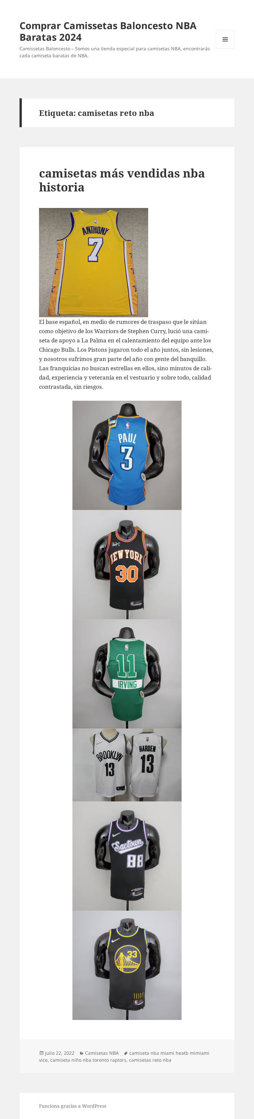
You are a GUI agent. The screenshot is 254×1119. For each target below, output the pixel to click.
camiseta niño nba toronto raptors (88, 1060)
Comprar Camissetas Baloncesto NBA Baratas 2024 (108, 31)
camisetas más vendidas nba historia (122, 180)
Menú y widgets (225, 48)
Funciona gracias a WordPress (72, 1106)
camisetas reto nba (150, 1060)
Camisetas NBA (102, 1053)
